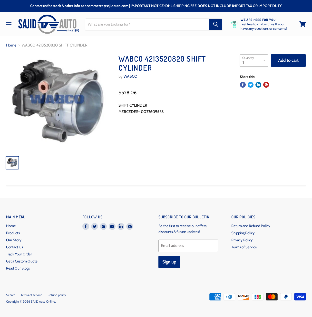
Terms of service (31, 295)
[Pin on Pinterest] (266, 85)
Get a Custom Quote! (22, 261)
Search (10, 295)
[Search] (215, 24)
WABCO (130, 76)
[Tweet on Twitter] (251, 85)
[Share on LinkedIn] (258, 85)
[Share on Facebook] (243, 85)
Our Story (13, 240)
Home (11, 45)
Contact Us (14, 247)
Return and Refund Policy (250, 226)
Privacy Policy (242, 240)
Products (13, 233)
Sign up (169, 262)
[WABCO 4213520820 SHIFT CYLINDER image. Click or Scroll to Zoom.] (58, 103)
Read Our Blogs (18, 268)
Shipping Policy (243, 233)
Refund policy (57, 295)
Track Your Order (19, 254)
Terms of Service (244, 247)
